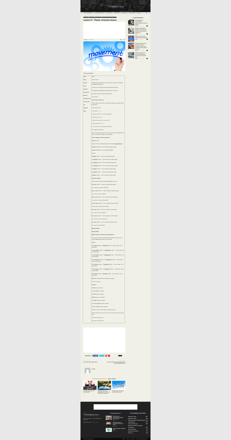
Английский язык (97, 15)
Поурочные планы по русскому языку (136, 420)
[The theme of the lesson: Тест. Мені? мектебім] (89, 385)
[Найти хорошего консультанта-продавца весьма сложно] (109, 418)
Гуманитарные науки (99, 12)
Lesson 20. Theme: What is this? (90, 362)
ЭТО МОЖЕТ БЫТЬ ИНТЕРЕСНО (99, 378)
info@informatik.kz (95, 422)
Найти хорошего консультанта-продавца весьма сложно (118, 417)
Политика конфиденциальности (142, 438)
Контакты (128, 438)
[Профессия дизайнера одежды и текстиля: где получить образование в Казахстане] (131, 31)
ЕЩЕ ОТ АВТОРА (112, 378)
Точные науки (109, 12)
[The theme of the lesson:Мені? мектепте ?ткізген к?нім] (118, 385)
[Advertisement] (104, 30)
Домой (84, 15)
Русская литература (132, 423)
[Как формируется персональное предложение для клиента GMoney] (131, 23)
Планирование (89, 15)
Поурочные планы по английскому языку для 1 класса (118, 423)
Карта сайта (133, 438)
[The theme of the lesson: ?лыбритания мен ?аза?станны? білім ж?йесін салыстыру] (104, 385)
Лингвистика (124, 12)
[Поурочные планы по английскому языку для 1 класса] (109, 424)
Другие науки (132, 12)
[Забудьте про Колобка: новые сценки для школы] (131, 39)
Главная (123, 438)
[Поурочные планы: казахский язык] (109, 430)
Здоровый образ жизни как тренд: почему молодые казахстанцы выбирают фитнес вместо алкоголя (141, 46)
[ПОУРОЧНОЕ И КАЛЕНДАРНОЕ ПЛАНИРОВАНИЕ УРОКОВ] (115, 6)
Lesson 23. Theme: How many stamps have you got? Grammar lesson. (116, 362)
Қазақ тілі (130, 432)
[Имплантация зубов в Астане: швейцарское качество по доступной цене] (131, 55)
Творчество (116, 12)
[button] (146, 13)
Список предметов (88, 12)
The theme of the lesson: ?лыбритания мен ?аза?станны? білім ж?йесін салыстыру (104, 392)
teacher (86, 39)
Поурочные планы (98, 17)
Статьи (138, 12)
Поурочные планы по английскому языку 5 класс (109, 17)
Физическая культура (133, 431)
